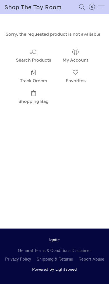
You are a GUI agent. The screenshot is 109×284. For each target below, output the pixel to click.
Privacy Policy (18, 259)
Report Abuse (91, 259)
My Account (75, 60)
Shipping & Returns (55, 259)
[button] (33, 7)
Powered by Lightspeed (54, 269)
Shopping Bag (33, 101)
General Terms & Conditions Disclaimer (54, 250)
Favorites (76, 80)
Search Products (33, 60)
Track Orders (33, 80)
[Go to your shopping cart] (93, 7)
